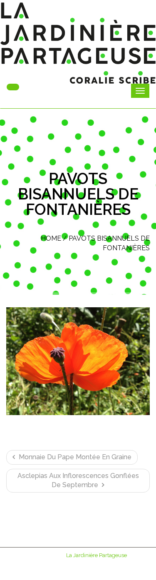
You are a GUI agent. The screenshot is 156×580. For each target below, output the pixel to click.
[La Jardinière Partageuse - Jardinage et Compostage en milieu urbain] (78, 43)
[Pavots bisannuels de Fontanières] (78, 361)
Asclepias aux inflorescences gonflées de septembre (78, 480)
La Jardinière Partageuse (96, 555)
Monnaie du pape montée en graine (74, 457)
